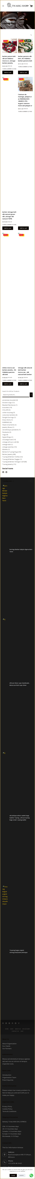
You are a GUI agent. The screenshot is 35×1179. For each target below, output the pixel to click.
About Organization (9, 1044)
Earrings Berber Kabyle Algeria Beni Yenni (21, 550)
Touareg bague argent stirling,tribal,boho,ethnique (18, 951)
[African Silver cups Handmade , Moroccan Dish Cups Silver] (5, 684)
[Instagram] (9, 1023)
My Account (26, 1029)
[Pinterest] (6, 472)
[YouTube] (15, 1023)
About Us (18, 1029)
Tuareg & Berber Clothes (9, 69)
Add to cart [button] (7, 72)
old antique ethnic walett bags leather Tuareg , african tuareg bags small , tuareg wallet (20, 818)
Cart (22, 1031)
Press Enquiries (7, 1080)
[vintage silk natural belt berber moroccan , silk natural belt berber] (25, 298)
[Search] (31, 394)
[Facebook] (3, 472)
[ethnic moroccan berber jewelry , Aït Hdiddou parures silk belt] (9, 298)
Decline (22, 1175)
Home (6, 1029)
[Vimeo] (18, 1023)
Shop (11, 1029)
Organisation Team (9, 1077)
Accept (13, 1175)
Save (6, 41)
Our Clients (6, 1046)
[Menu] (3, 6)
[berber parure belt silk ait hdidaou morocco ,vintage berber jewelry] (9, 46)
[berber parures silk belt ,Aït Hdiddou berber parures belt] (25, 46)
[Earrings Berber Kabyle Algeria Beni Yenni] (5, 550)
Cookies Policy (7, 1109)
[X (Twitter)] (6, 1023)
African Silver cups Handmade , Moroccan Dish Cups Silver (20, 684)
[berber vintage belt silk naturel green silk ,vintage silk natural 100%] (9, 143)
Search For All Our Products (10, 391)
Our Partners (6, 1049)
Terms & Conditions (9, 1111)
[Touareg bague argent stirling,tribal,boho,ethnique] (5, 951)
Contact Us (15, 1031)
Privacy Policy (7, 1106)
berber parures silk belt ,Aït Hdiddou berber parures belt (25, 58)
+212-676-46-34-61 (15, 1163)
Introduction (6, 1075)
